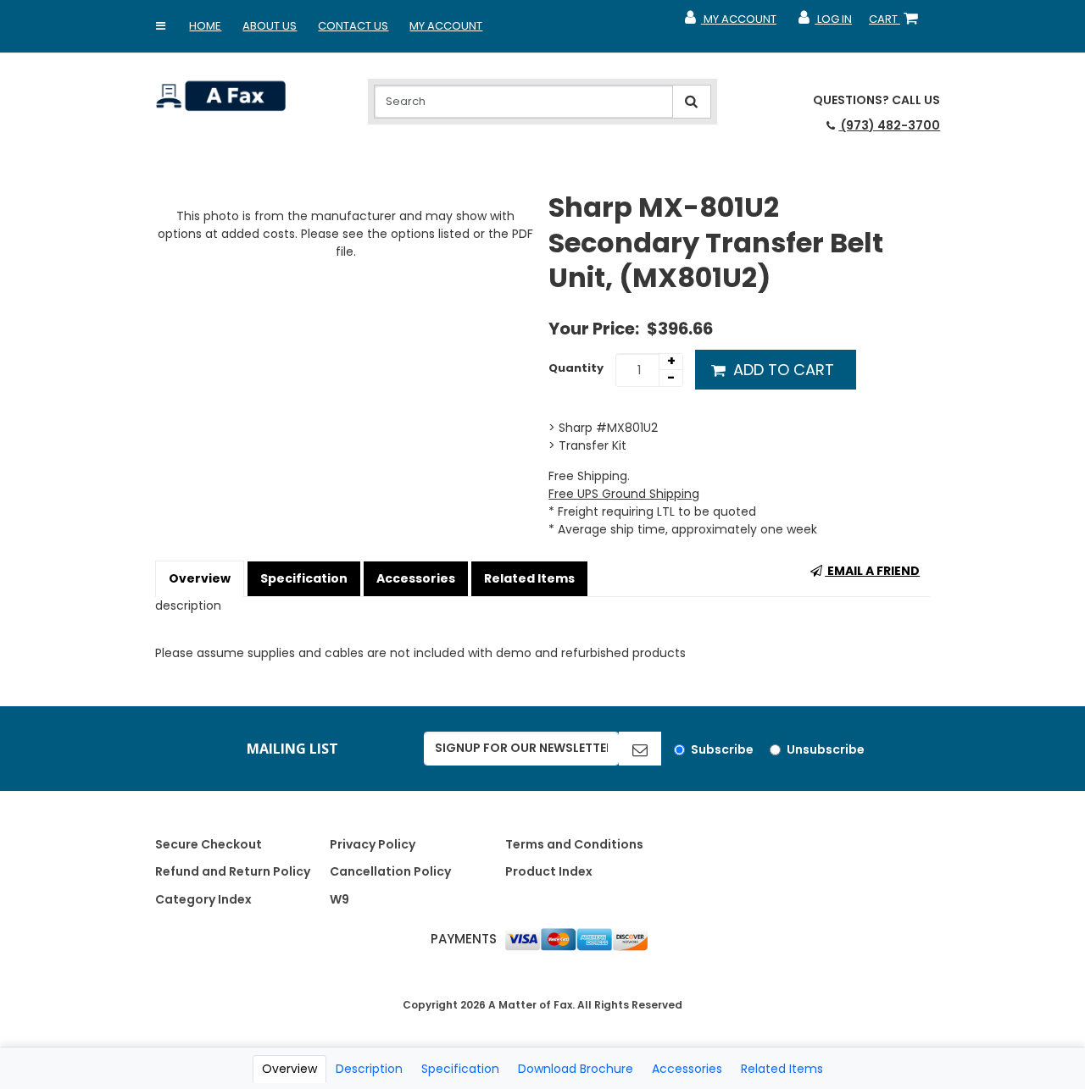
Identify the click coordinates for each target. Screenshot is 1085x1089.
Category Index (203, 899)
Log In (824, 23)
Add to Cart (781, 369)
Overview (200, 578)
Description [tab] (369, 1068)
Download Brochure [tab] (575, 1068)
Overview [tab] (289, 1068)
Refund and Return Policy (232, 871)
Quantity (576, 368)
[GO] (640, 749)
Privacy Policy (372, 844)
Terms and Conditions (574, 844)
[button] (160, 26)
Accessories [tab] (687, 1068)
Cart (897, 23)
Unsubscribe (826, 749)
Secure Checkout (208, 844)
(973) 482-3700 (889, 125)
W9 (339, 899)
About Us (269, 26)
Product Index (549, 871)
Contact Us (353, 26)
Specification (304, 578)
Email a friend (872, 570)
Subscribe (722, 749)
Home (205, 26)
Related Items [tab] (782, 1068)
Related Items (529, 578)
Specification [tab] (460, 1068)
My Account (445, 26)
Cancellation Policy (390, 871)
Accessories (415, 578)
